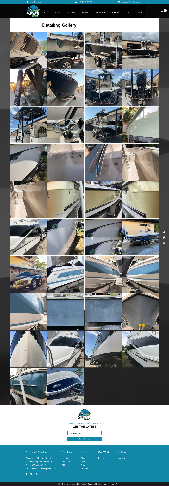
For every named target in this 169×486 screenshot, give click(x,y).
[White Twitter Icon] (164, 237)
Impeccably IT (112, 484)
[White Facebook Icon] (27, 1)
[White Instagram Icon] (164, 242)
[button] (164, 10)
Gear (83, 462)
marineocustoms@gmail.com (43, 469)
